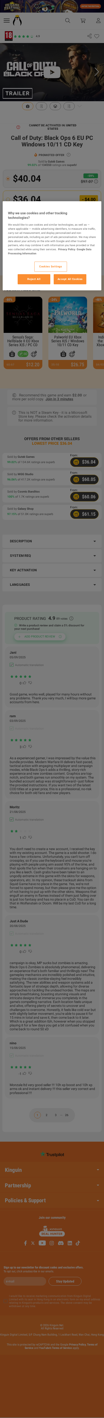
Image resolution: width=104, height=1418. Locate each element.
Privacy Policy (66, 249)
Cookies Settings (50, 266)
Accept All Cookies (70, 279)
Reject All (33, 279)
